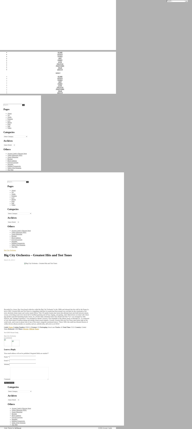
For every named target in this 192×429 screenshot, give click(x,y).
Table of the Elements (14, 168)
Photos (60, 64)
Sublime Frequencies (14, 166)
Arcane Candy (5, 1)
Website (6, 364)
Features (60, 66)
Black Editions (12, 161)
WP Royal (17, 428)
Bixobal (10, 159)
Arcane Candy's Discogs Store (17, 153)
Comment (7, 379)
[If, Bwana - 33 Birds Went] (8, 345)
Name (6, 357)
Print (60, 60)
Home (60, 53)
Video (60, 56)
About (60, 70)
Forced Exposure (13, 162)
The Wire (10, 170)
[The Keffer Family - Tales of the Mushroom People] (15, 345)
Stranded (10, 164)
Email (6, 360)
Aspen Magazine (13, 157)
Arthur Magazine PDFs (15, 155)
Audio (60, 54)
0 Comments (8, 338)
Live (60, 62)
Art (60, 58)
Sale (60, 68)
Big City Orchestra (10, 250)
